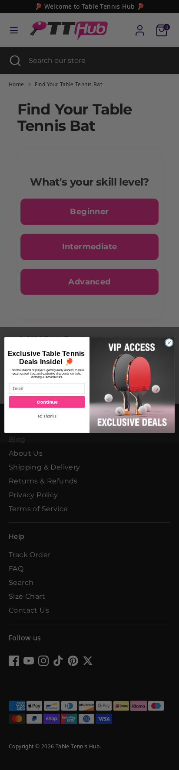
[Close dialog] (169, 342)
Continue (46, 402)
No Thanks (47, 416)
